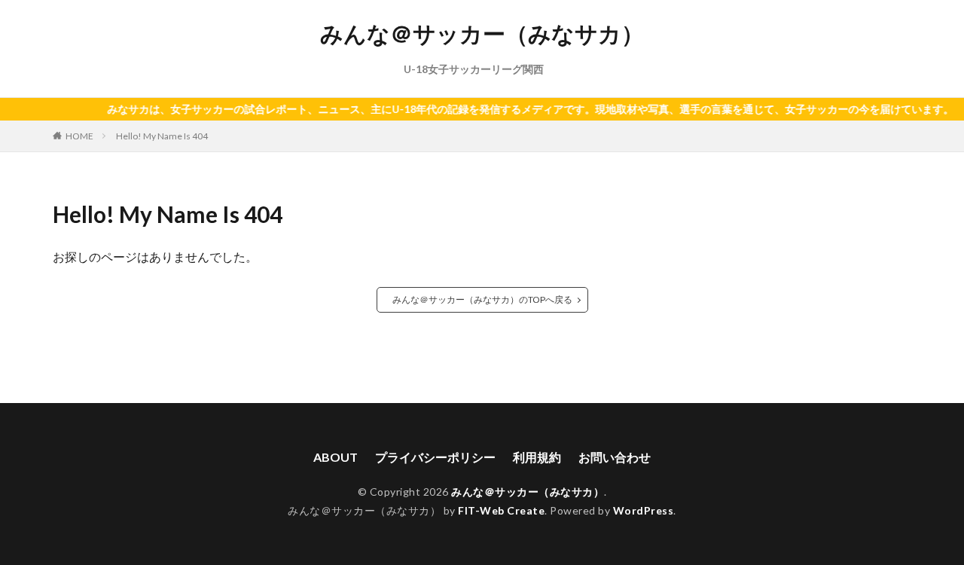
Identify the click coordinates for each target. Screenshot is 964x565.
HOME (79, 136)
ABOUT (335, 457)
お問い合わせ (614, 457)
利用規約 (537, 457)
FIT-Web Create (501, 510)
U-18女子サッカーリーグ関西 (474, 69)
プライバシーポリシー (435, 457)
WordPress (643, 510)
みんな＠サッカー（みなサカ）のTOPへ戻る (482, 299)
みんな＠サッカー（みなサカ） (482, 34)
